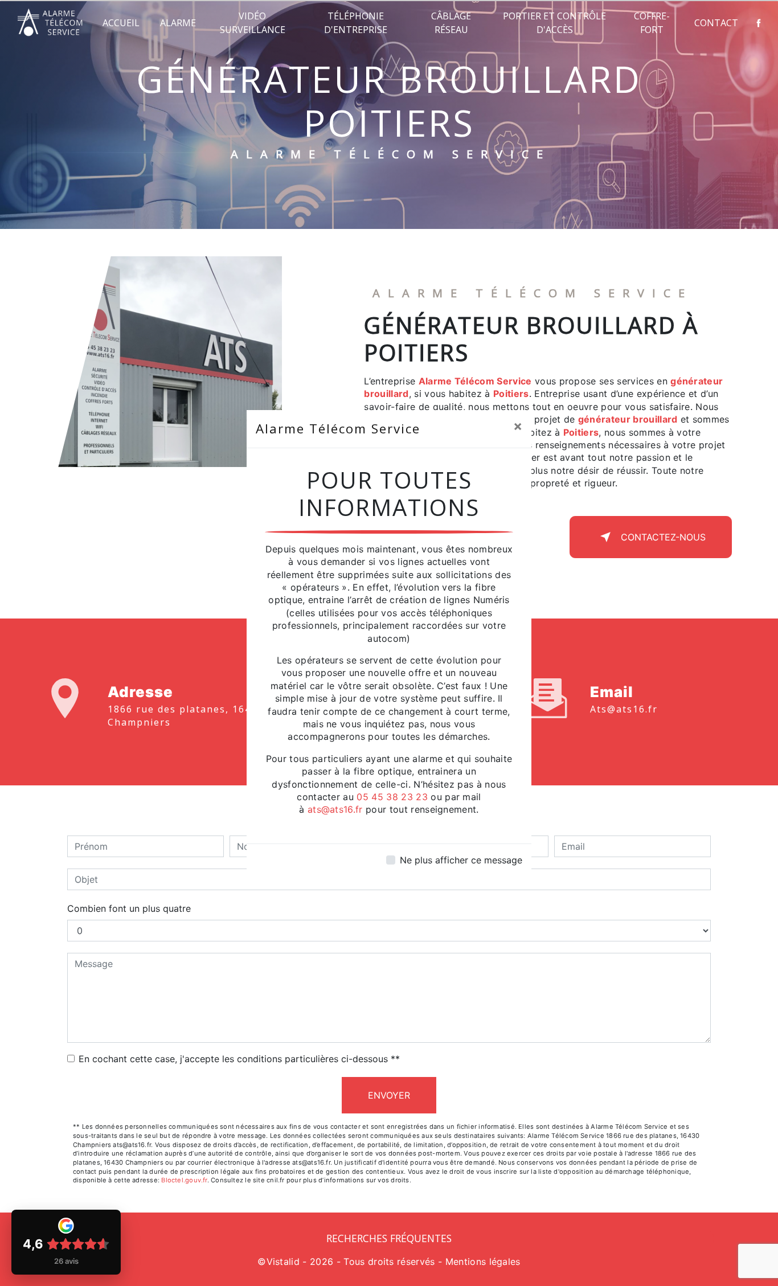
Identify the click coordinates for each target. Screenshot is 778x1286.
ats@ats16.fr (335, 809)
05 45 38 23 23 (392, 796)
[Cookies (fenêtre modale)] (3, 1279)
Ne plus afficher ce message (461, 860)
